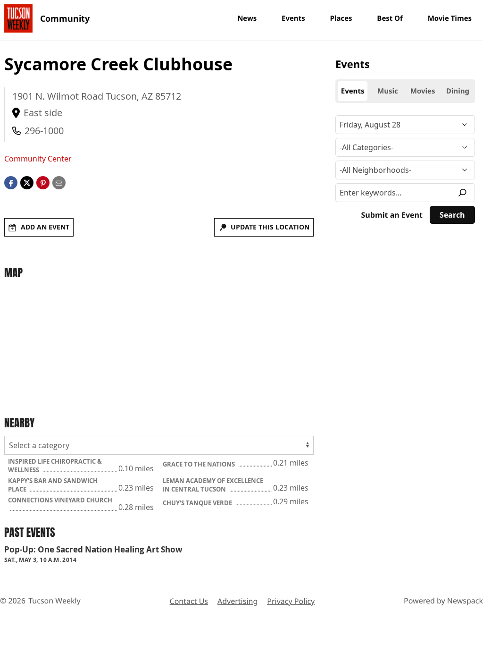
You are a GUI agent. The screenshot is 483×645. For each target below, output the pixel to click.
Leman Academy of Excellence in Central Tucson (213, 484)
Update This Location (270, 226)
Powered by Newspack (443, 600)
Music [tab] (387, 91)
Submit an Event (392, 215)
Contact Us (189, 601)
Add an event (45, 226)
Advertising (237, 601)
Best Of (390, 18)
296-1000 (44, 130)
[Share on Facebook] (10, 182)
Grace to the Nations (199, 464)
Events (293, 18)
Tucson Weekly (54, 600)
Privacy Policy (291, 601)
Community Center (38, 158)
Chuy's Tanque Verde (198, 503)
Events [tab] (353, 91)
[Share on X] (26, 182)
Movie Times (450, 18)
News (247, 18)
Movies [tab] (422, 91)
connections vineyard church (60, 500)
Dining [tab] (457, 91)
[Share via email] (59, 182)
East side (43, 112)
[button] (43, 182)
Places (341, 18)
